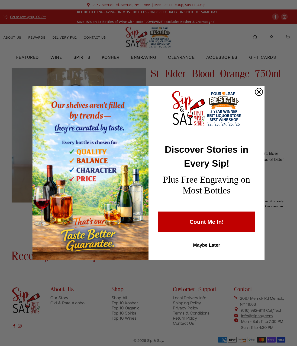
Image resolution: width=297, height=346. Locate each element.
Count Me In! (207, 222)
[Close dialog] (259, 92)
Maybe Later (206, 245)
